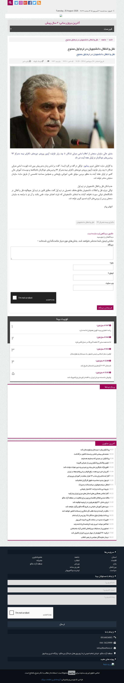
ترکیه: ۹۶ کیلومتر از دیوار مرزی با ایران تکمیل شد (92, 532)
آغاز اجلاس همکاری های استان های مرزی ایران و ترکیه (91, 493)
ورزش (76, 563)
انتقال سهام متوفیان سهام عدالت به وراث (96, 484)
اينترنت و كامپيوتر (72, 570)
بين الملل (112, 567)
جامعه (103, 39)
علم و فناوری (37, 557)
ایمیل (110, 273)
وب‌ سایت (109, 283)
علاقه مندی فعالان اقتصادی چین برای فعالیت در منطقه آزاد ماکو (87, 497)
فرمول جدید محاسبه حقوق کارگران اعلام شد (94, 480)
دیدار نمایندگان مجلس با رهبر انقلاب (97, 537)
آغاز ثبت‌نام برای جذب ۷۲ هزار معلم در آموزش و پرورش (90, 476)
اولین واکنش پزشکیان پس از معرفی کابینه (95, 462)
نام (111, 263)
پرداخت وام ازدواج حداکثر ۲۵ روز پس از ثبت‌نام (92, 515)
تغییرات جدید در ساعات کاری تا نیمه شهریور (94, 519)
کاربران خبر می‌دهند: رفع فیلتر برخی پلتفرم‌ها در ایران (90, 471)
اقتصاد (113, 560)
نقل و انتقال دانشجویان (85, 222)
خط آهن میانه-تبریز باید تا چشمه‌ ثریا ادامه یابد (93, 524)
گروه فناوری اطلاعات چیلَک (51, 679)
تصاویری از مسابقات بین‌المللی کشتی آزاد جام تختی (91, 528)
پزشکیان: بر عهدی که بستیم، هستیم (97, 458)
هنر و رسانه (74, 567)
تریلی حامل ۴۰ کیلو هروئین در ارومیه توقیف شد (93, 502)
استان (114, 557)
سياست (113, 570)
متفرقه (39, 560)
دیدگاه (110, 245)
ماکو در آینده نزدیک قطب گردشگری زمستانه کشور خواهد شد (87, 511)
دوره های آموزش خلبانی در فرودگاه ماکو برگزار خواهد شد (89, 506)
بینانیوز (72, 673)
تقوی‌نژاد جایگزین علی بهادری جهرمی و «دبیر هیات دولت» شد (88, 467)
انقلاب (76, 560)
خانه (111, 39)
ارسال (62, 624)
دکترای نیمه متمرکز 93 (105, 222)
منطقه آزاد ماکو (36, 563)
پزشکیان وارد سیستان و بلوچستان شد (96, 449)
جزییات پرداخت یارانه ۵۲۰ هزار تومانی (96, 489)
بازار (114, 563)
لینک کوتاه (37, 61)
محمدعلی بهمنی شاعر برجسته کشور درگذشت (93, 454)
